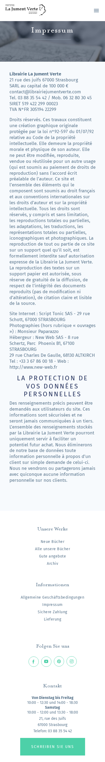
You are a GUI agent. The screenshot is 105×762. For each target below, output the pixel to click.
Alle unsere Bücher (52, 549)
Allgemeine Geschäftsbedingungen (53, 597)
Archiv (52, 563)
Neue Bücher (53, 541)
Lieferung (52, 619)
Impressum (52, 604)
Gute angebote (52, 556)
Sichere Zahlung (52, 612)
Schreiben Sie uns (52, 746)
